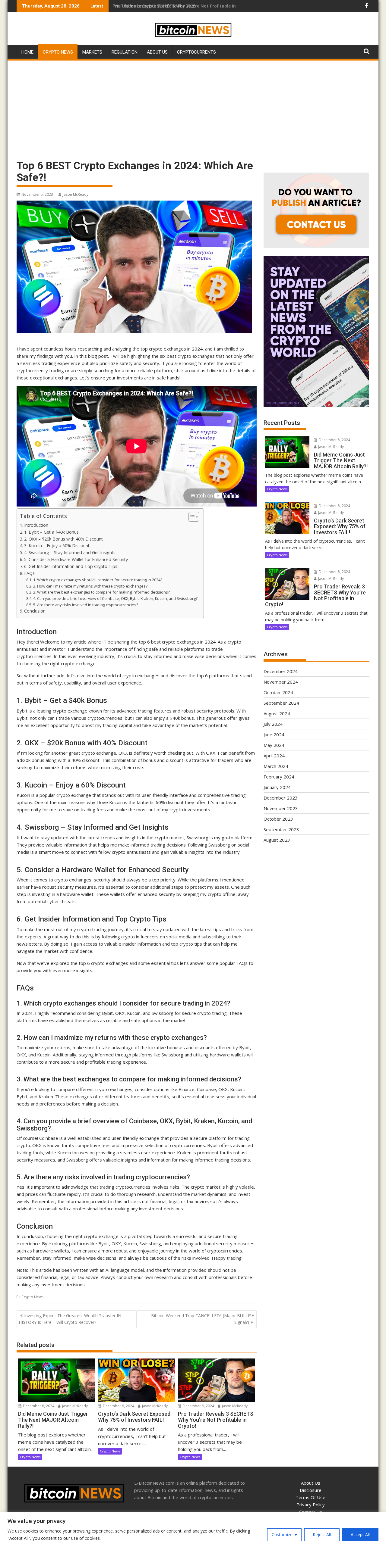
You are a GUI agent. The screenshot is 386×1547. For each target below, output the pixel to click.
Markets (92, 52)
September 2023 (281, 829)
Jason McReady (75, 194)
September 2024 (281, 703)
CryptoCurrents (196, 52)
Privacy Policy (310, 1505)
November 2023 (281, 808)
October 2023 (278, 819)
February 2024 (279, 777)
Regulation (125, 52)
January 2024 (277, 787)
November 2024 (281, 682)
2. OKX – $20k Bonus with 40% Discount (63, 539)
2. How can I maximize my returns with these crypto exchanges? (90, 586)
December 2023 (281, 798)
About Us (157, 52)
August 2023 (277, 840)
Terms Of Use (310, 1497)
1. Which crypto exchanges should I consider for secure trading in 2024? (97, 579)
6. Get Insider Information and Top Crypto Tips (70, 566)
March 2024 (276, 766)
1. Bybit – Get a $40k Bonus (51, 532)
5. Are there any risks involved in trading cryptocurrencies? (85, 604)
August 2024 (277, 713)
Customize (282, 1534)
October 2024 (278, 692)
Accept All (360, 1534)
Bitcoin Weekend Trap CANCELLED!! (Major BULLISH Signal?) (203, 1319)
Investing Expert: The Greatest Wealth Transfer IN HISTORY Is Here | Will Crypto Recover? (70, 1319)
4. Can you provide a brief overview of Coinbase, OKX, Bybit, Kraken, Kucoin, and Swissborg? (115, 598)
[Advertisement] (193, 106)
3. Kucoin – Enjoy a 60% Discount (57, 545)
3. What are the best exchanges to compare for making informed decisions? (101, 592)
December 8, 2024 (38, 1405)
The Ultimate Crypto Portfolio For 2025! (154, 6)
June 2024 (274, 734)
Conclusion (35, 611)
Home (27, 52)
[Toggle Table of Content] (191, 517)
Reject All (322, 1534)
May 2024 (274, 745)
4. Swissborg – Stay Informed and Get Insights (69, 552)
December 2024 (281, 671)
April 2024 (274, 756)
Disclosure (310, 1490)
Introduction (36, 525)
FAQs (29, 573)
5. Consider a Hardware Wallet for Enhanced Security (76, 559)
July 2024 (273, 724)
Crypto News (58, 52)
